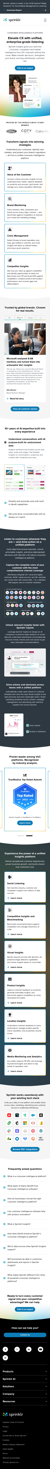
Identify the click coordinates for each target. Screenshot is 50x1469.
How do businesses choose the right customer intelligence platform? (24, 1200)
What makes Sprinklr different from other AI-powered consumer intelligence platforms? (26, 1278)
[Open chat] (43, 1462)
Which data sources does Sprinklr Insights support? (26, 1248)
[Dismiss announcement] (45, 10)
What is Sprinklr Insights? (18, 1224)
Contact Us (25, 1335)
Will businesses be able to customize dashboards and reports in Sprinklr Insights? (24, 1262)
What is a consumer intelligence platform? (26, 1176)
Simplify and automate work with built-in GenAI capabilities (26, 503)
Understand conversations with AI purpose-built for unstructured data (27, 442)
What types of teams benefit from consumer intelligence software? (22, 1187)
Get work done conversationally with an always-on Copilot (27, 515)
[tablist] (25, 318)
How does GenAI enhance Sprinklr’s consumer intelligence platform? (24, 1235)
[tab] (9, 318)
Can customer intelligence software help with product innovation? (26, 1213)
